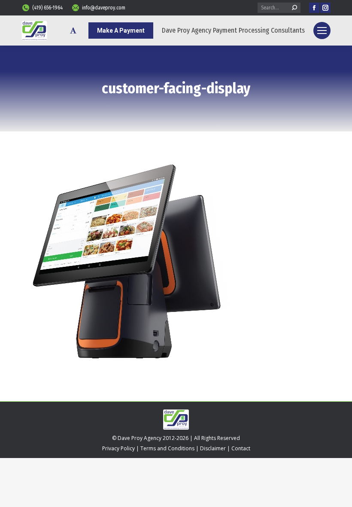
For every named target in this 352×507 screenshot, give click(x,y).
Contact (240, 448)
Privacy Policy (118, 448)
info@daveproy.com (103, 8)
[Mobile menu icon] (322, 30)
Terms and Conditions (167, 448)
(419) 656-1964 (47, 8)
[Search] (294, 8)
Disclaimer (213, 448)
